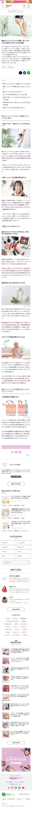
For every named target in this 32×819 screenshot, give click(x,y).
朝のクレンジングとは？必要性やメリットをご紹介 (16, 84)
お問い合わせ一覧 (12, 805)
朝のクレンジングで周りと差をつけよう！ (14, 107)
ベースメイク (21, 543)
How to (4, 67)
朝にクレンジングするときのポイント (13, 91)
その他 (19, 556)
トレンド (8, 626)
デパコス (24, 632)
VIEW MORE (16, 609)
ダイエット (15, 632)
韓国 (16, 624)
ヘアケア (4, 551)
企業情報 (4, 799)
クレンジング (11, 67)
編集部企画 (16, 505)
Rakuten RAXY (9, 6)
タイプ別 (25, 635)
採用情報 (28, 799)
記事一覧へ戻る (16, 484)
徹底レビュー (8, 624)
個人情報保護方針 (11, 799)
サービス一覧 (5, 805)
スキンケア (9, 65)
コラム (3, 556)
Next (28, 455)
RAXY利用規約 (9, 782)
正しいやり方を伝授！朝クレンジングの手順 (15, 94)
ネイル (19, 551)
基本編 (24, 621)
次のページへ (16, 447)
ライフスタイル (16, 635)
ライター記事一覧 (16, 476)
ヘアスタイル (23, 626)
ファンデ (7, 635)
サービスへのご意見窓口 (19, 782)
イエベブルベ (8, 629)
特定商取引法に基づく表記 (15, 784)
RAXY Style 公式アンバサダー (13, 621)
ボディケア (20, 547)
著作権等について (20, 799)
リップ (15, 626)
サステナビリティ (21, 805)
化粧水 (22, 505)
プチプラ (17, 629)
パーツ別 (24, 629)
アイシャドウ (23, 624)
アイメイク (5, 547)
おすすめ (10, 505)
